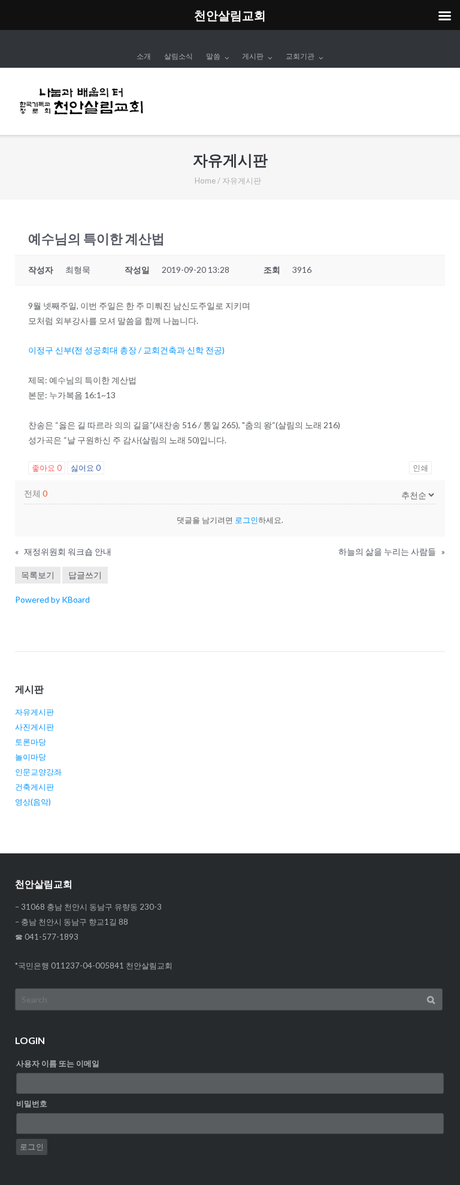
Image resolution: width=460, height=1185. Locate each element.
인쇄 (420, 468)
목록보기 (38, 575)
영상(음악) (33, 802)
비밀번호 (31, 1103)
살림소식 (178, 56)
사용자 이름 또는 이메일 (57, 1063)
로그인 (246, 520)
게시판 (253, 56)
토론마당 (30, 742)
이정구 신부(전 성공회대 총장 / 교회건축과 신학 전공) (126, 350)
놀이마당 (30, 757)
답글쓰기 (85, 575)
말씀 (213, 56)
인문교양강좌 (38, 772)
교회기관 (300, 56)
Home (205, 180)
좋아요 (47, 468)
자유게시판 (34, 712)
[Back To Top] (430, 1156)
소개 (144, 56)
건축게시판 (34, 787)
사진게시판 (34, 727)
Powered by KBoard (52, 599)
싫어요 (86, 468)
